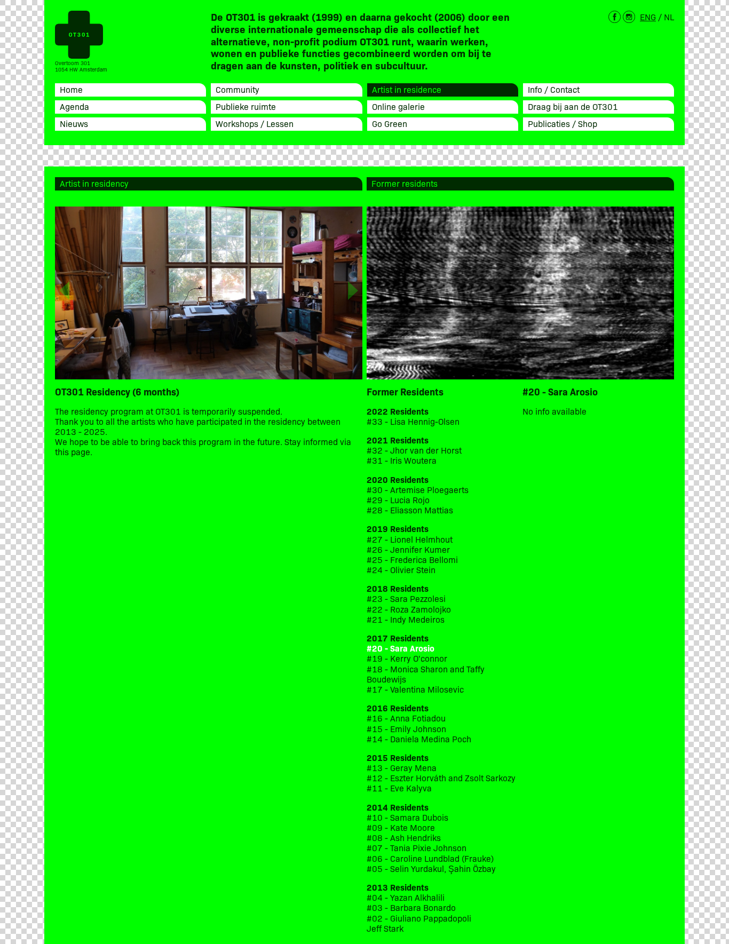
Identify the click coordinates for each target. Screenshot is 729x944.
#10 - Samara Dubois (407, 817)
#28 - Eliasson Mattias (410, 510)
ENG (648, 16)
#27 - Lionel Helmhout (411, 539)
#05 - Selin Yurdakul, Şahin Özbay (431, 868)
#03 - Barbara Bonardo (411, 907)
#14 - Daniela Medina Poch (419, 739)
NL (669, 16)
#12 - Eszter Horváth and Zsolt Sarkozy (441, 778)
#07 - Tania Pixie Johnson (416, 848)
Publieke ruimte (246, 106)
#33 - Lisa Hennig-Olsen (413, 421)
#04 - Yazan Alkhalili (406, 897)
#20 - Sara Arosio (400, 648)
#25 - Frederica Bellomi (412, 559)
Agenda (74, 106)
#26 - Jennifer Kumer (408, 549)
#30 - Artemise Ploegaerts (418, 490)
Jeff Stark (385, 928)
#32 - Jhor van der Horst (414, 450)
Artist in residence (406, 89)
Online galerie (398, 106)
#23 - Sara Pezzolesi (406, 598)
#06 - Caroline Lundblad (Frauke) (430, 858)
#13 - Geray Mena (402, 768)
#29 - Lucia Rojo (398, 500)
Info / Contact (554, 89)
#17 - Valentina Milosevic (415, 689)
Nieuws (74, 123)
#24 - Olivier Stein (401, 570)
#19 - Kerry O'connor (407, 658)
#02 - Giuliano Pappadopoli (419, 918)
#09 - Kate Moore (401, 827)
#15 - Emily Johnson (406, 729)
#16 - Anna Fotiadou (406, 718)
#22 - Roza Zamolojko (409, 609)
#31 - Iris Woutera (402, 460)
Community (237, 89)
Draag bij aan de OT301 (573, 106)
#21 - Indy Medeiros (406, 619)
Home (71, 89)
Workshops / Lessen (255, 123)
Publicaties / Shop (562, 123)
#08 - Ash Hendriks (404, 837)
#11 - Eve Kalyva (399, 788)
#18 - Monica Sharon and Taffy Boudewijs (426, 674)
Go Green (389, 123)
